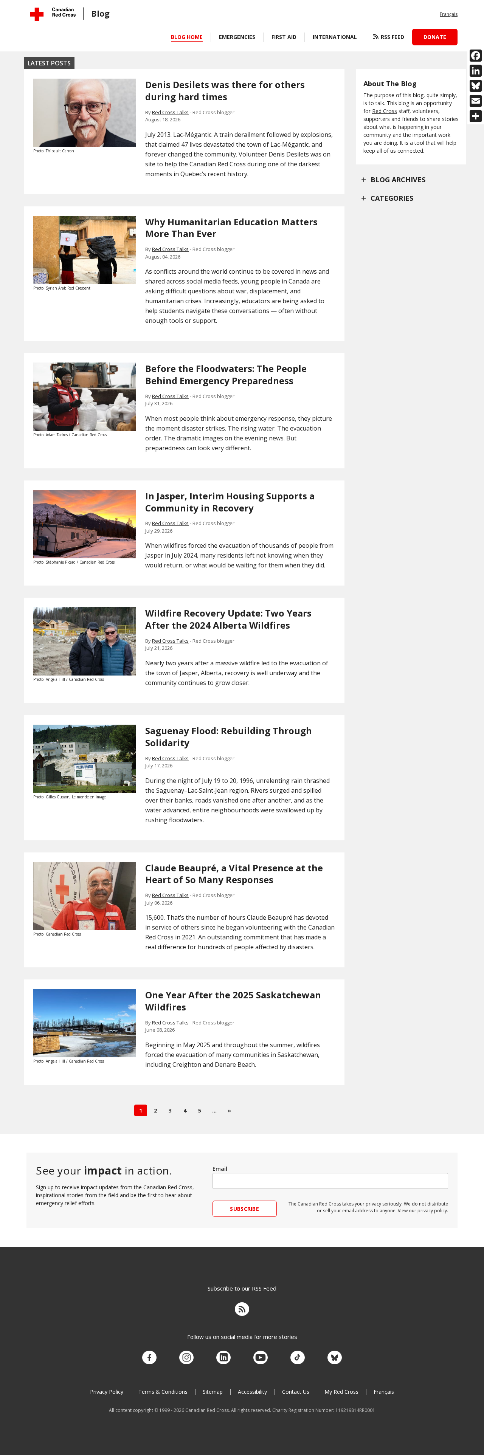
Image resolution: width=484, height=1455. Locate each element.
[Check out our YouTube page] (260, 1358)
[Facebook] (475, 55)
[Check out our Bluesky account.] (334, 1358)
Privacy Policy (106, 1391)
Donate (435, 36)
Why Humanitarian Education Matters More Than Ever (231, 227)
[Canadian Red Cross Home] (52, 14)
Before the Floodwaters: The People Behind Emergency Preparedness (226, 374)
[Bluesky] (475, 85)
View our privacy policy (422, 1210)
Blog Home (187, 36)
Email (220, 1168)
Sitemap (213, 1391)
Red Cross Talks (170, 112)
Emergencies (237, 36)
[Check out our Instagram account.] (186, 1358)
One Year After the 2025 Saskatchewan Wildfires (233, 1001)
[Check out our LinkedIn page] (223, 1358)
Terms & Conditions (163, 1391)
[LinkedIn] (475, 70)
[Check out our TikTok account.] (297, 1358)
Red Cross (384, 111)
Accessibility (252, 1391)
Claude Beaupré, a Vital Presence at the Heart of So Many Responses (234, 874)
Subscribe (244, 1208)
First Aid (283, 36)
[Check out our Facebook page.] (149, 1358)
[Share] (475, 116)
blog (100, 13)
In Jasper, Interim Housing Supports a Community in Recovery (230, 502)
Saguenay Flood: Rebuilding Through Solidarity (228, 736)
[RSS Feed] (242, 1310)
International (335, 36)
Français (449, 14)
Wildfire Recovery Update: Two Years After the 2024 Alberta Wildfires (228, 619)
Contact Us (295, 1391)
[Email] (475, 100)
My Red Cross (341, 1391)
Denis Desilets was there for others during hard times (225, 90)
